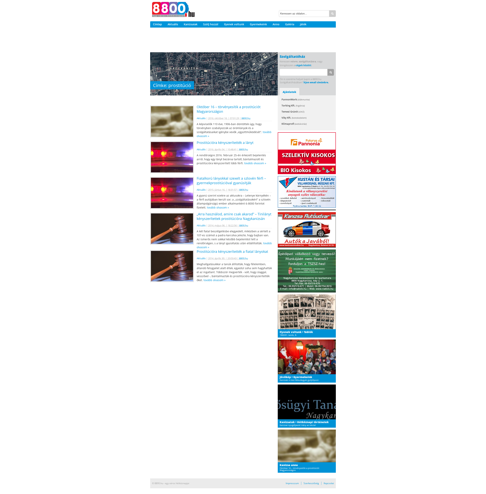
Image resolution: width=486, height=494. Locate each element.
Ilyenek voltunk (234, 24)
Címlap (157, 24)
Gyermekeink (258, 24)
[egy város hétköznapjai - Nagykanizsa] (173, 10)
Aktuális (173, 24)
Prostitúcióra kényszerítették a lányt (225, 142)
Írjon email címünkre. (316, 82)
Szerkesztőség (311, 483)
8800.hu (245, 118)
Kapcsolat (329, 483)
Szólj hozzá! (210, 24)
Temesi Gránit (293, 111)
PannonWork (296, 99)
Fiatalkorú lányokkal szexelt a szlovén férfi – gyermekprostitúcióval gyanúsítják (231, 180)
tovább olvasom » (255, 163)
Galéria (289, 24)
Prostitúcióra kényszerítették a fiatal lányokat (232, 251)
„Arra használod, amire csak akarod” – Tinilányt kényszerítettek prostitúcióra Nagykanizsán (234, 216)
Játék (303, 24)
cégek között (303, 65)
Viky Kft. (294, 117)
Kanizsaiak (190, 24)
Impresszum (292, 483)
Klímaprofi (294, 123)
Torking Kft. (293, 105)
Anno (276, 24)
